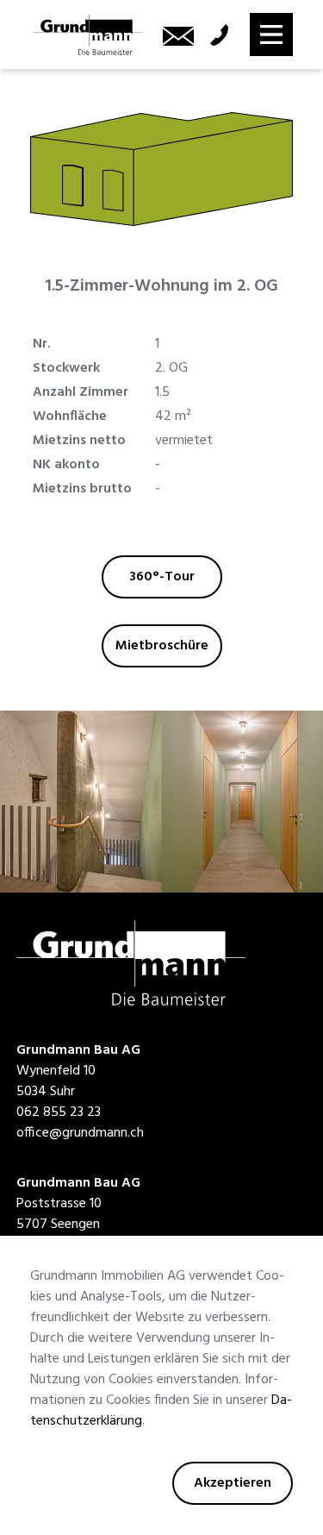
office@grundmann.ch (80, 1133)
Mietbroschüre (161, 646)
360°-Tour (162, 577)
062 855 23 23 (58, 1112)
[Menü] (271, 34)
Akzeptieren (232, 1483)
